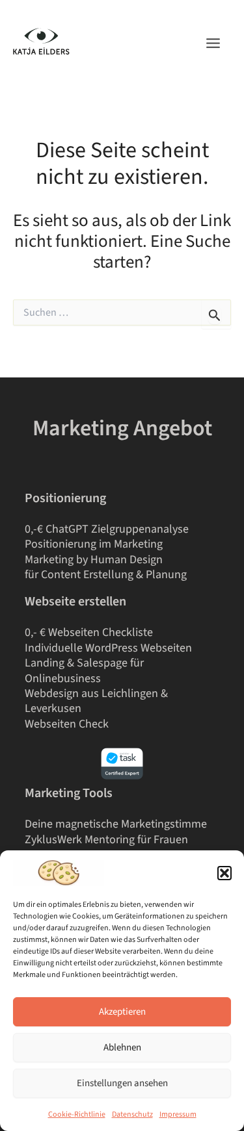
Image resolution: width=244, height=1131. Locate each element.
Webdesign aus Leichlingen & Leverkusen (96, 701)
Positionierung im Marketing (94, 544)
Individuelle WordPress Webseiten (108, 648)
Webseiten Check (67, 724)
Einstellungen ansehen (122, 1083)
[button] (224, 873)
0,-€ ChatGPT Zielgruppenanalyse (107, 529)
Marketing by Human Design (94, 560)
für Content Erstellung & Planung (106, 574)
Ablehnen (122, 1047)
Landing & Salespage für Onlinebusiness (84, 670)
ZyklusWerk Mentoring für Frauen (106, 840)
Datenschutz (132, 1114)
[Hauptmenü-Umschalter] (213, 43)
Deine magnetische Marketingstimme (116, 824)
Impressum (178, 1114)
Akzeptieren (122, 1012)
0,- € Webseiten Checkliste (89, 632)
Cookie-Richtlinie (76, 1114)
